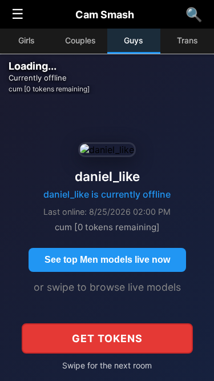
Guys (133, 40)
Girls (26, 40)
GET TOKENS (107, 338)
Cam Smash (104, 15)
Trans (187, 40)
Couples (80, 40)
